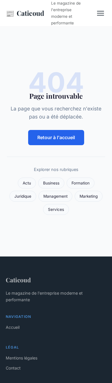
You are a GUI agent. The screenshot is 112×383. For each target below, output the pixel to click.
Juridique (22, 196)
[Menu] (100, 13)
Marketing (89, 196)
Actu (27, 183)
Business (51, 183)
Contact (13, 367)
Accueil (13, 327)
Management (55, 196)
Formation (81, 183)
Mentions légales (21, 357)
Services (56, 209)
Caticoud (25, 13)
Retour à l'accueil (56, 137)
